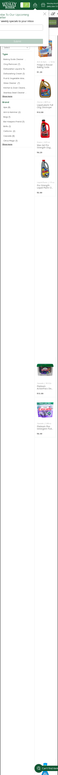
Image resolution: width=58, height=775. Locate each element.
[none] (45, 56)
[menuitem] (53, 13)
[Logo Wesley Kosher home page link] (9, 5)
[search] (26, 5)
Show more (7, 96)
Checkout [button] (51, 22)
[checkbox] (16, 59)
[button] (35, 5)
